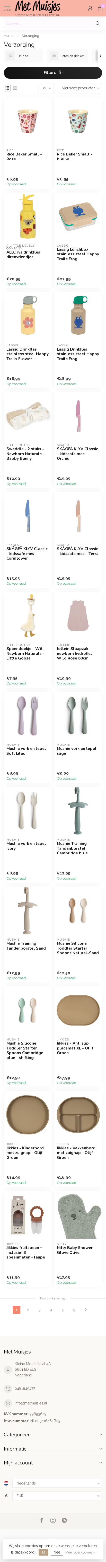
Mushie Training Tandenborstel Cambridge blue (72, 848)
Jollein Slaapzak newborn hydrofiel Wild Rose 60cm (74, 653)
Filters (50, 73)
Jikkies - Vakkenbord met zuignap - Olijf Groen (76, 1153)
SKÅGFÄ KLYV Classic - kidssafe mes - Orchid (77, 454)
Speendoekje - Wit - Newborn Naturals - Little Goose (26, 653)
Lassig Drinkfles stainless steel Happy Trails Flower (27, 354)
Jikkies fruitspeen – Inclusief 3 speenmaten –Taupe (25, 1252)
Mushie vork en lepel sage (76, 751)
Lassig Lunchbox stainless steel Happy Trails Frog (78, 254)
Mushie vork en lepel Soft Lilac (26, 751)
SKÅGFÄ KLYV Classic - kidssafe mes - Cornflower (27, 553)
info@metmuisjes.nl (31, 1403)
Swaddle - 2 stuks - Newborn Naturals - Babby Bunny (25, 454)
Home (8, 35)
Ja (43, 1552)
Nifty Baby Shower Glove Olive (75, 1250)
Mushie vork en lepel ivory (26, 846)
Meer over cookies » (80, 1552)
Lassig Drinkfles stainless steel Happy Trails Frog (78, 354)
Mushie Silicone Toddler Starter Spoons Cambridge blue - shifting (24, 1050)
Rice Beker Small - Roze (24, 156)
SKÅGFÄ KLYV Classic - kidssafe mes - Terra (78, 551)
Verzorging (30, 35)
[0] (100, 8)
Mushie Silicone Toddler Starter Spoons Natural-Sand (78, 948)
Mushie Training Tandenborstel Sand (26, 946)
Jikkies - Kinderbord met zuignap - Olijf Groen (25, 1153)
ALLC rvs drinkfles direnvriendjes (23, 254)
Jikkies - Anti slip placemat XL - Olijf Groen (75, 1048)
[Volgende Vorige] (86, 1310)
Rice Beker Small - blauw (74, 156)
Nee (57, 1552)
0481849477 (25, 1388)
